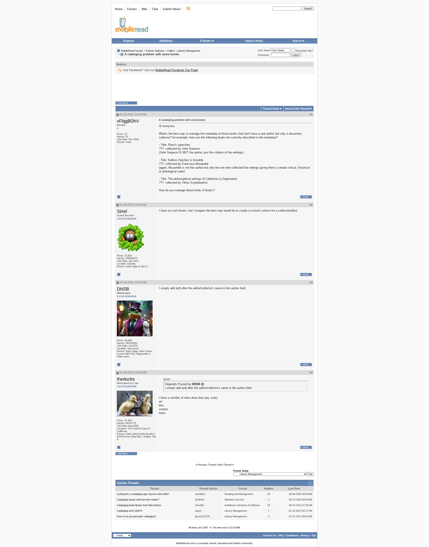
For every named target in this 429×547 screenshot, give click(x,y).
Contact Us (269, 535)
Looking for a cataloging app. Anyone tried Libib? (143, 494)
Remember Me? (304, 50)
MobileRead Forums (132, 50)
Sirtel (122, 211)
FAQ (281, 535)
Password (263, 55)
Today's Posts (254, 40)
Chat (155, 9)
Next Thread (224, 464)
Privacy (305, 535)
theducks (126, 379)
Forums (132, 9)
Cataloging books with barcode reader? (138, 499)
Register (128, 40)
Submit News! (172, 9)
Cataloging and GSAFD (129, 510)
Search (297, 40)
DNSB (123, 288)
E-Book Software (155, 50)
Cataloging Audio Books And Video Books (139, 505)
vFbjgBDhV (128, 121)
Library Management (189, 50)
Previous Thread (207, 464)
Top (313, 535)
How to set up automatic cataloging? (136, 516)
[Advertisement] (214, 87)
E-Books (205, 40)
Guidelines (166, 40)
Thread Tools (271, 108)
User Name (264, 50)
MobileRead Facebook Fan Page (176, 70)
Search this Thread (297, 108)
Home (118, 9)
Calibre (171, 50)
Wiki (144, 9)
